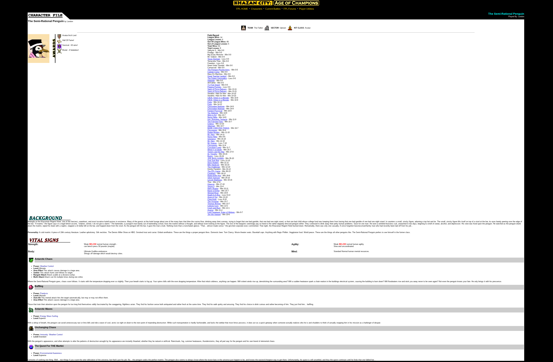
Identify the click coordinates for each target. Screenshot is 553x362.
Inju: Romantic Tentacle (217, 119)
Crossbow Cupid (214, 147)
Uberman (211, 126)
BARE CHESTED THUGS (218, 128)
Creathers (212, 173)
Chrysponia (212, 130)
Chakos (211, 124)
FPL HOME (242, 9)
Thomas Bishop (214, 204)
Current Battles (273, 9)
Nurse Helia (212, 117)
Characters (256, 9)
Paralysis (44, 293)
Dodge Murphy (214, 132)
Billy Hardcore (213, 165)
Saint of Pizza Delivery (217, 89)
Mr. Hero (211, 134)
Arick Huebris (213, 163)
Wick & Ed (212, 115)
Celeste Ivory (213, 206)
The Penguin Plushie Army (219, 70)
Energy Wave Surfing (49, 316)
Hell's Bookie (213, 188)
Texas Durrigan (214, 59)
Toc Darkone (213, 113)
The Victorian (213, 201)
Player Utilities (306, 9)
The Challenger (214, 167)
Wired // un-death (215, 150)
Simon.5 (211, 186)
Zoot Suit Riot (213, 160)
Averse (210, 210)
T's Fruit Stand (214, 85)
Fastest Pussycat (215, 111)
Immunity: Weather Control (51, 334)
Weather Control (47, 266)
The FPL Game (214, 171)
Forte (210, 102)
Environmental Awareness (51, 353)
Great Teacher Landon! (217, 76)
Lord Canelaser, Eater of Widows (221, 212)
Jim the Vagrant (214, 214)
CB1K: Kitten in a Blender (218, 98)
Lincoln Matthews (215, 180)
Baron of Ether (214, 191)
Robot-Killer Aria (214, 176)
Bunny (210, 156)
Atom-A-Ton (212, 197)
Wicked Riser (213, 193)
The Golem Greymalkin (217, 78)
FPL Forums (290, 9)
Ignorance (212, 139)
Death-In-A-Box (214, 195)
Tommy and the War (216, 152)
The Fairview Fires (215, 122)
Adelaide (211, 80)
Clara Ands (212, 199)
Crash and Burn (214, 208)
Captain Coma (213, 72)
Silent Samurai (214, 178)
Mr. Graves (212, 143)
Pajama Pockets (214, 87)
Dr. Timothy (212, 154)
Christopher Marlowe (216, 106)
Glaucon (211, 184)
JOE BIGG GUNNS (216, 158)
